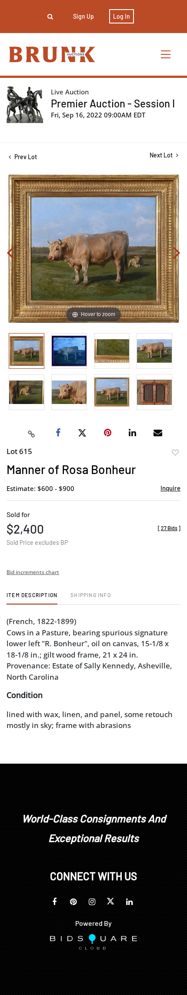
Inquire (170, 488)
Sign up (83, 16)
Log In (121, 16)
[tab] (32, 598)
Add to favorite (175, 452)
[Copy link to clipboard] (32, 433)
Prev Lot (25, 156)
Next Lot (162, 155)
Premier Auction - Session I (113, 103)
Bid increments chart (33, 572)
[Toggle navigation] (166, 54)
